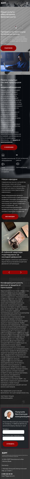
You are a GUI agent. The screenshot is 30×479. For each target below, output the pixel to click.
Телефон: (6, 429)
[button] (21, 272)
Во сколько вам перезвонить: (13, 435)
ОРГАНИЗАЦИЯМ (7, 398)
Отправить (10, 444)
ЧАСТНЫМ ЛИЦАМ (7, 396)
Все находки (10, 216)
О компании (8, 147)
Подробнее (8, 48)
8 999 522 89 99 (7, 474)
